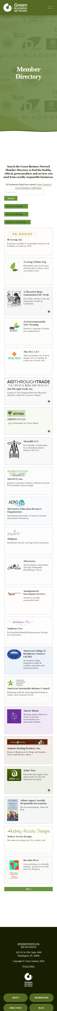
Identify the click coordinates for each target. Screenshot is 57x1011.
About (15, 998)
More (28, 889)
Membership (41, 998)
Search (11, 198)
